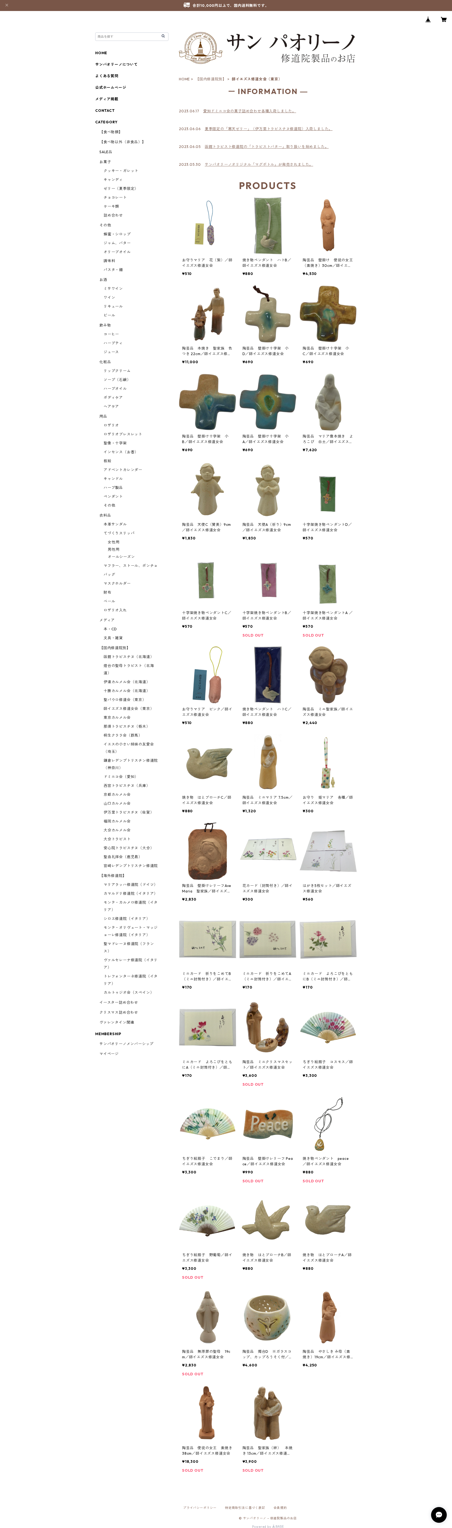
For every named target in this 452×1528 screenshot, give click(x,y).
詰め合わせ (113, 215)
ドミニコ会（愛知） (121, 776)
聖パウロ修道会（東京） (125, 699)
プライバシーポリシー (200, 1508)
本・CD (110, 629)
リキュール (113, 306)
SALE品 (105, 152)
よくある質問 (106, 76)
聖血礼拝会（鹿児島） (123, 856)
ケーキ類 (111, 206)
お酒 (103, 279)
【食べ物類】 (111, 132)
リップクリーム (117, 370)
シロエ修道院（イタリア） (127, 918)
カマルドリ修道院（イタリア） (131, 893)
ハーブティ (113, 343)
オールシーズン (121, 556)
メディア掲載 (106, 99)
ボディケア (113, 397)
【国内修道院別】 (210, 79)
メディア (107, 620)
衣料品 (105, 515)
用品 (103, 416)
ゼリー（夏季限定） (121, 188)
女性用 (113, 542)
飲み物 (105, 325)
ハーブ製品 (113, 487)
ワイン (109, 297)
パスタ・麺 (113, 269)
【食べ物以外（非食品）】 (122, 142)
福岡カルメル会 (117, 821)
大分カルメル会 (117, 830)
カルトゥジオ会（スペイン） (129, 992)
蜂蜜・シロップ (117, 234)
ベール (109, 601)
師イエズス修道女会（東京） (129, 708)
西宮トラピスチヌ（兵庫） (127, 785)
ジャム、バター (117, 243)
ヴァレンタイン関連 (116, 1022)
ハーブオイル (115, 388)
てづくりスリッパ (119, 533)
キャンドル (113, 478)
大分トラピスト (117, 839)
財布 (107, 592)
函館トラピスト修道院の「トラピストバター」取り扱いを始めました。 (267, 146)
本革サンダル (115, 524)
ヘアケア (111, 406)
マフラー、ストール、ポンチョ (131, 565)
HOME (184, 79)
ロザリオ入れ (115, 610)
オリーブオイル (117, 252)
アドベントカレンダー (123, 469)
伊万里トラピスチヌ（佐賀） (129, 812)
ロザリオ (111, 425)
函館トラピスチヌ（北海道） (129, 656)
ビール (109, 315)
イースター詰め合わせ (118, 1002)
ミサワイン (113, 288)
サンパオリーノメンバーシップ (126, 1043)
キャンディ (113, 179)
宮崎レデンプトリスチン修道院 (131, 865)
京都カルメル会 (117, 794)
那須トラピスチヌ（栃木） (127, 726)
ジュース (111, 352)
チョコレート (115, 197)
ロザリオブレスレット (123, 434)
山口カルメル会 (117, 803)
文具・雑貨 (113, 638)
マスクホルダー (117, 583)
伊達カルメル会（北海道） (127, 682)
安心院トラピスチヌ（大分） (129, 848)
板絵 (107, 461)
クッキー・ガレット (121, 170)
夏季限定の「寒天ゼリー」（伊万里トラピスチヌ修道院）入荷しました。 (268, 128)
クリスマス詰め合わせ (118, 1012)
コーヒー (111, 334)
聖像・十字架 (115, 443)
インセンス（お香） (121, 452)
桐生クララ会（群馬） (123, 735)
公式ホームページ (110, 87)
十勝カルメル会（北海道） (127, 690)
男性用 (113, 549)
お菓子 (105, 161)
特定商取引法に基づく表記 (245, 1508)
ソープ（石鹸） (117, 379)
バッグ (109, 574)
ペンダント (113, 496)
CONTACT (105, 110)
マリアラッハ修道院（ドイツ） (131, 884)
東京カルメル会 (117, 717)
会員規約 (280, 1508)
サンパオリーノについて (116, 64)
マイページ (109, 1053)
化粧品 (105, 362)
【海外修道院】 (113, 875)
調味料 (109, 260)
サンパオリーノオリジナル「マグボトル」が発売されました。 (259, 164)
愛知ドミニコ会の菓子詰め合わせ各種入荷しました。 (249, 111)
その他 (105, 225)
